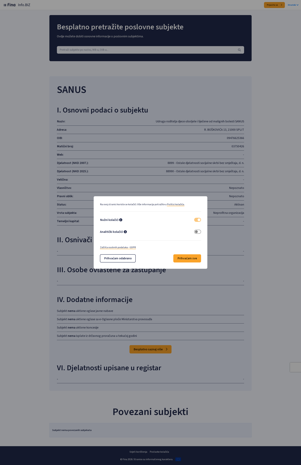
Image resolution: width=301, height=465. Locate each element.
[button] (120, 220)
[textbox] (150, 49)
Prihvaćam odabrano (118, 258)
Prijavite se (272, 5)
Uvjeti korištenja (138, 452)
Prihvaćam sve (187, 258)
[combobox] (150, 50)
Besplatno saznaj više (148, 349)
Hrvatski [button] (292, 5)
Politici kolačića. (176, 204)
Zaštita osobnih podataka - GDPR (118, 247)
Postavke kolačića (159, 452)
